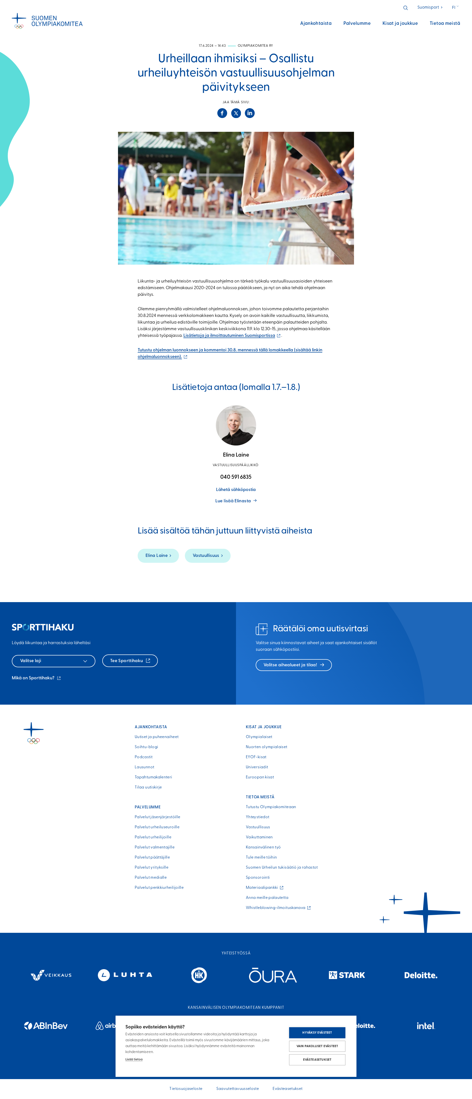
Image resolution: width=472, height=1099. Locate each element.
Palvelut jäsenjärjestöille (157, 817)
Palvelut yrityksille (151, 868)
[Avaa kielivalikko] (456, 7)
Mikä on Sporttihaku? (36, 679)
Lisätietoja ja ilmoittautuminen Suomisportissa (232, 336)
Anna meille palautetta (267, 898)
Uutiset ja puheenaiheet (156, 737)
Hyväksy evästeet (317, 1032)
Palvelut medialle (151, 878)
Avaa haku (406, 8)
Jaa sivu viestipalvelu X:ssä (236, 113)
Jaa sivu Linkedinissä (250, 113)
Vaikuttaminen (259, 837)
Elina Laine (157, 556)
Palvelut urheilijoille (153, 837)
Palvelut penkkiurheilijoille (159, 888)
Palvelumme (357, 23)
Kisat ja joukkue (400, 23)
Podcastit (143, 757)
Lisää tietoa (134, 1059)
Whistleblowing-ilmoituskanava (277, 908)
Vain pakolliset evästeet (317, 1046)
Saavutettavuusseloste (237, 1089)
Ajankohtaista (316, 23)
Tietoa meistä (445, 23)
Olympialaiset (259, 737)
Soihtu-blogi (146, 747)
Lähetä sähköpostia (236, 490)
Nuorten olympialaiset (266, 747)
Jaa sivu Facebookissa (222, 113)
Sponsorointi (258, 878)
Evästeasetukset (317, 1059)
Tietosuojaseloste (185, 1089)
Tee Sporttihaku (127, 661)
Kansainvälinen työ (263, 847)
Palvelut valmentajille (155, 847)
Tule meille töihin (261, 858)
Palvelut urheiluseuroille (157, 827)
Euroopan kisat (260, 777)
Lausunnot (144, 767)
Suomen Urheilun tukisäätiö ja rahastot (282, 868)
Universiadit (257, 767)
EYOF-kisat (256, 757)
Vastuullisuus (206, 556)
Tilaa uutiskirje (148, 787)
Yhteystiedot (257, 817)
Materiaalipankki (263, 888)
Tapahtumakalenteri (153, 777)
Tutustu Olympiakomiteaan (271, 807)
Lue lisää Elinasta (233, 501)
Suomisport (430, 7)
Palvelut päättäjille (152, 858)
